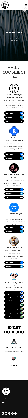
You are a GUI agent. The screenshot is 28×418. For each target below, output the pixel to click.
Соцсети (4, 404)
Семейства (4, 407)
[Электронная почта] (12, 414)
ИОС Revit (9, 301)
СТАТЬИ (14, 365)
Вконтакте (9, 113)
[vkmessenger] (9, 414)
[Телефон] (15, 414)
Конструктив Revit (12, 297)
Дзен (7, 121)
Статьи (3, 402)
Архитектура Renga (12, 309)
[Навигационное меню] (26, 5)
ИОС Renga (9, 317)
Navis (7, 305)
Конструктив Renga (12, 313)
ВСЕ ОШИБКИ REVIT (14, 348)
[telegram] (3, 414)
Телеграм (9, 117)
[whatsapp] (6, 414)
